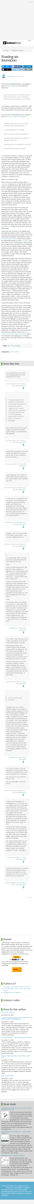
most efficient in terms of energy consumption (14, 333)
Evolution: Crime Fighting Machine (12, 1155)
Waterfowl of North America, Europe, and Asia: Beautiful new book (16, 1108)
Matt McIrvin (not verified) (14, 522)
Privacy (3, 1188)
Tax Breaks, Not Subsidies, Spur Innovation (16, 987)
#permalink (22, 385)
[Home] (12, 43)
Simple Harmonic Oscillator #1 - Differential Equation (15, 1132)
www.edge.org (12, 86)
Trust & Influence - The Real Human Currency (16, 1037)
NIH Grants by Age (7, 1076)
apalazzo (11, 76)
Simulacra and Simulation (9, 239)
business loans (17, 874)
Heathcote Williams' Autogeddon (16, 116)
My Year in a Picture (7, 1012)
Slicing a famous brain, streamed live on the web (15, 1056)
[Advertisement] (17, 20)
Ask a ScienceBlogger (13, 346)
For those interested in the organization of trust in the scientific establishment (17, 1018)
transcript (6, 50)
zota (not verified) (14, 857)
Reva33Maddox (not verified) (15, 883)
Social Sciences (14, 352)
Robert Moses (5, 226)
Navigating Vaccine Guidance (12, 992)
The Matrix (25, 240)
